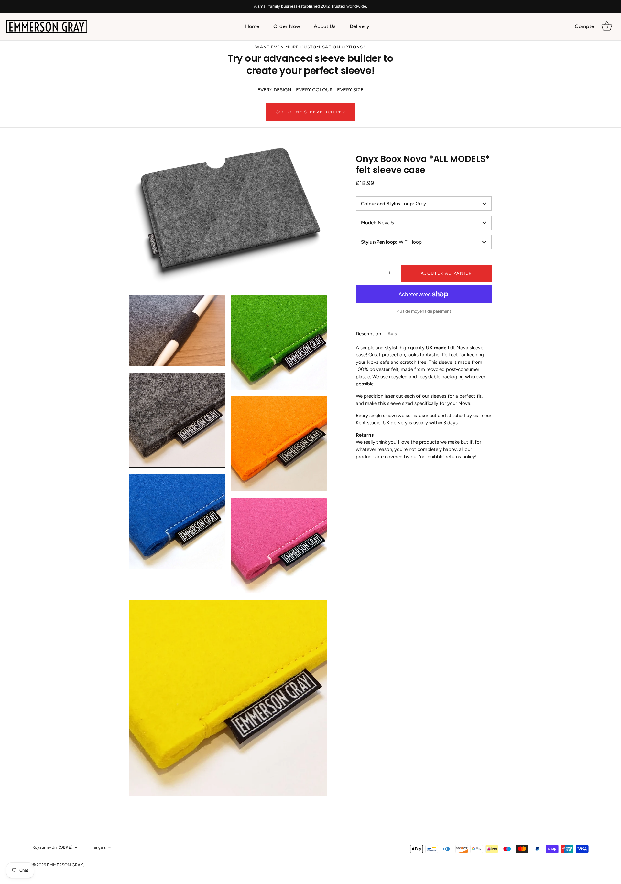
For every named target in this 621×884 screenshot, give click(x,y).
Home (252, 26)
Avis (392, 334)
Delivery (359, 26)
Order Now (286, 26)
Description (368, 334)
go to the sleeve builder (310, 112)
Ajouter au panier (446, 273)
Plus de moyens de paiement (423, 311)
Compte (584, 26)
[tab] (371, 334)
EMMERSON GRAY (65, 864)
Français (98, 847)
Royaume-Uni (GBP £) (52, 847)
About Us (325, 26)
